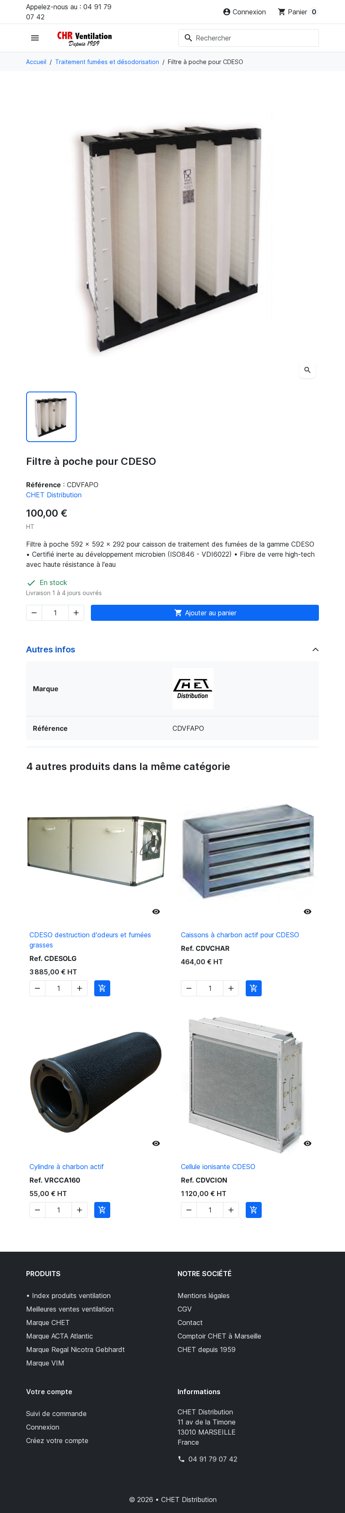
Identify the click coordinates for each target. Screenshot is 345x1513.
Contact (190, 1322)
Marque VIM (45, 1363)
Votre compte (49, 1391)
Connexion (42, 1427)
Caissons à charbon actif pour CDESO (240, 935)
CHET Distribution (54, 495)
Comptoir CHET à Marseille (219, 1336)
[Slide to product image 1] (51, 417)
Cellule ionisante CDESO (218, 1166)
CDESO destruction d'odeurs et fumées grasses (90, 940)
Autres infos (50, 649)
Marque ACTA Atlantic (59, 1336)
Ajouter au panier (205, 613)
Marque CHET (48, 1322)
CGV (185, 1309)
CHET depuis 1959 (207, 1349)
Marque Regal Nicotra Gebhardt (75, 1349)
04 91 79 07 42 (212, 1459)
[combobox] (248, 38)
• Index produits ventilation (68, 1295)
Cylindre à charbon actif (66, 1166)
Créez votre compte (57, 1440)
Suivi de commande (56, 1413)
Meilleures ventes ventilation (70, 1309)
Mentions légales (204, 1295)
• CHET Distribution (186, 1499)
